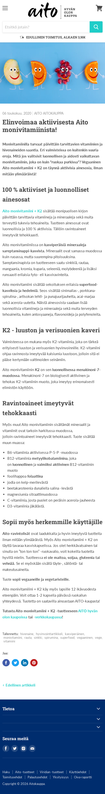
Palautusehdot (37, 777)
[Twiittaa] (15, 662)
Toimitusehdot (12, 777)
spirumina (51, 637)
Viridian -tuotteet (52, 772)
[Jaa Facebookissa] (6, 662)
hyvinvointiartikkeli (49, 634)
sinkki (38, 637)
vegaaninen (85, 637)
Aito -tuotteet (24, 772)
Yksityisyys (61, 777)
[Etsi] (96, 27)
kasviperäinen (74, 634)
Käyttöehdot (77, 772)
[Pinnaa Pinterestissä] (34, 662)
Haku (6, 772)
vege (98, 637)
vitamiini (9, 641)
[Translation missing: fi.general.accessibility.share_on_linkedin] (24, 662)
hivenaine (26, 634)
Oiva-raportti (83, 777)
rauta (28, 637)
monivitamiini (12, 637)
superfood (67, 637)
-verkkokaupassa (48, 617)
